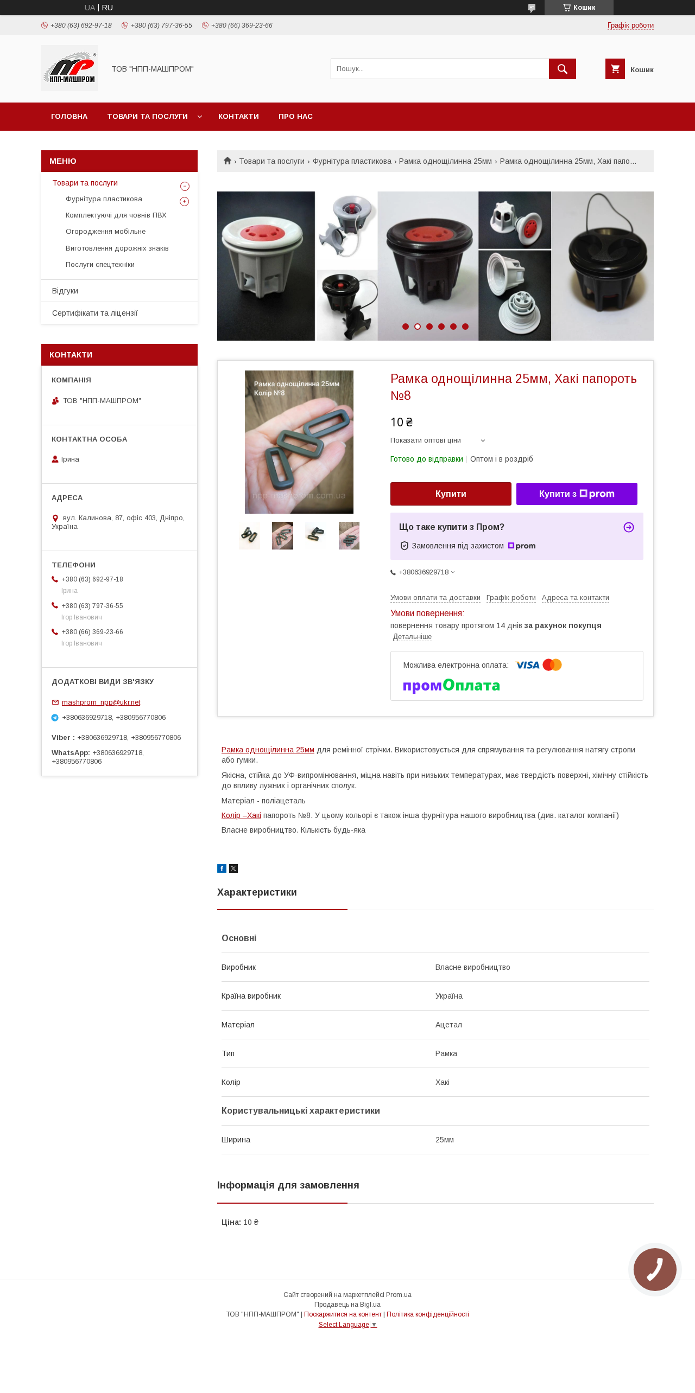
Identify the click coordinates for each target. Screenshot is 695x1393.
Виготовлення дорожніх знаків (117, 248)
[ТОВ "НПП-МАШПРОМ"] (69, 88)
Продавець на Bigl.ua (347, 1304)
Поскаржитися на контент (343, 1314)
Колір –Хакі (241, 815)
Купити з (558, 494)
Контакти (238, 116)
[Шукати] (562, 69)
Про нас (296, 116)
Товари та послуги (147, 116)
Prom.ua (399, 1295)
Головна (69, 116)
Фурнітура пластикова (352, 161)
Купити (450, 494)
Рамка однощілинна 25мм (445, 161)
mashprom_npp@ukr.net (101, 702)
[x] (233, 870)
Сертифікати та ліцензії (95, 313)
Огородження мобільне (106, 231)
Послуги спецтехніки (100, 264)
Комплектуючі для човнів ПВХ (116, 215)
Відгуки (65, 290)
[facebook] (221, 870)
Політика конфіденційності (428, 1314)
